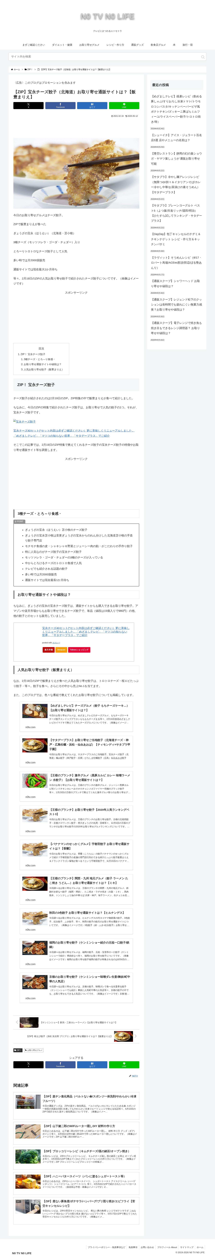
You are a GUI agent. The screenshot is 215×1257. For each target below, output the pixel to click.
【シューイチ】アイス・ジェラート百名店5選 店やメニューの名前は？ (176, 138)
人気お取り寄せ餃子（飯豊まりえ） (44, 369)
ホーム (200, 1247)
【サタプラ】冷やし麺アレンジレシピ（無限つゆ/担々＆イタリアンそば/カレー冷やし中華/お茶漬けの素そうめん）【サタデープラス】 (176, 184)
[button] (203, 57)
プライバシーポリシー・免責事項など (106, 1247)
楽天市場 (49, 650)
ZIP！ (19, 1050)
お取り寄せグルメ (34, 1050)
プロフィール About (167, 1247)
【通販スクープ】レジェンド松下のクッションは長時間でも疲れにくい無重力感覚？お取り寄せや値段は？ (176, 304)
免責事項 (133, 1247)
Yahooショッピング (79, 650)
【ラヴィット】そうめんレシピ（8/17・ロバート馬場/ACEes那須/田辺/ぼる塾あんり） (176, 262)
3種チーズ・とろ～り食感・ (39, 359)
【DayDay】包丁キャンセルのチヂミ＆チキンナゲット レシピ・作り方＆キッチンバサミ (176, 239)
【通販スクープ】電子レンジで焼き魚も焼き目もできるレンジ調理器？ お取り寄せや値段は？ (176, 328)
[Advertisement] (76, 127)
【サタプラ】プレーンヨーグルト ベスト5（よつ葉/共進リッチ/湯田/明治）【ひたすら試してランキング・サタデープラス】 (176, 213)
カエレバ (56, 643)
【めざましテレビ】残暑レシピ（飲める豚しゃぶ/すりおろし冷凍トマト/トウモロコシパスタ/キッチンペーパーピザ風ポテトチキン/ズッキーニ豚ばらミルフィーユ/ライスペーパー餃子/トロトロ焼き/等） (176, 109)
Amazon (61, 650)
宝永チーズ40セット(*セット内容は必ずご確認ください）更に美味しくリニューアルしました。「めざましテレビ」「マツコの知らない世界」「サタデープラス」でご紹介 (86, 632)
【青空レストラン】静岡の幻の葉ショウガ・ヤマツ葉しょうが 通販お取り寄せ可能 (176, 158)
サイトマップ (186, 1247)
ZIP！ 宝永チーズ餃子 (33, 354)
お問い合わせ (147, 1247)
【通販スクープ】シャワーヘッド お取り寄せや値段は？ (175, 283)
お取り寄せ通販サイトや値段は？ (43, 364)
